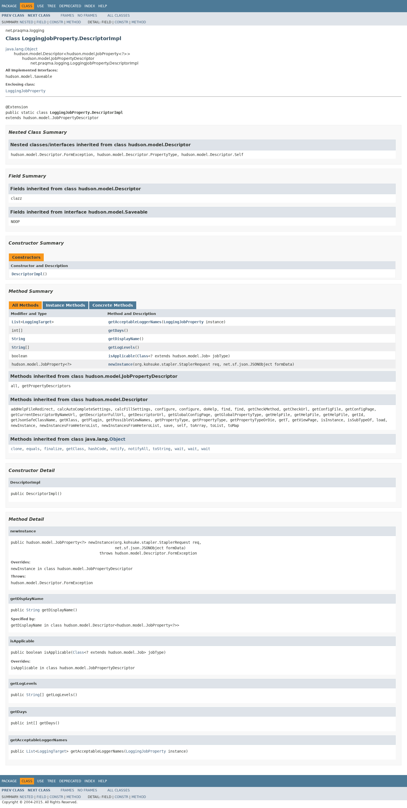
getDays (116, 330)
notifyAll (138, 449)
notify (117, 449)
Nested (26, 22)
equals (33, 449)
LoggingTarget (37, 322)
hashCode (97, 449)
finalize (53, 449)
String (18, 339)
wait (179, 449)
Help (102, 6)
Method (73, 22)
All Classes (118, 15)
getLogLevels (121, 347)
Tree (51, 6)
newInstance (120, 364)
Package (9, 6)
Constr (56, 22)
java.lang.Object (21, 49)
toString (161, 449)
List (16, 322)
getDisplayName (123, 339)
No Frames (87, 15)
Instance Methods (65, 305)
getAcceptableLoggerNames (134, 322)
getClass (75, 449)
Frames (67, 15)
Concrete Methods (112, 305)
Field (41, 22)
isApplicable (121, 356)
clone (16, 449)
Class (142, 356)
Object (117, 439)
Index (89, 6)
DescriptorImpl (27, 274)
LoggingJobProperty (25, 91)
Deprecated (70, 6)
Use (40, 6)
